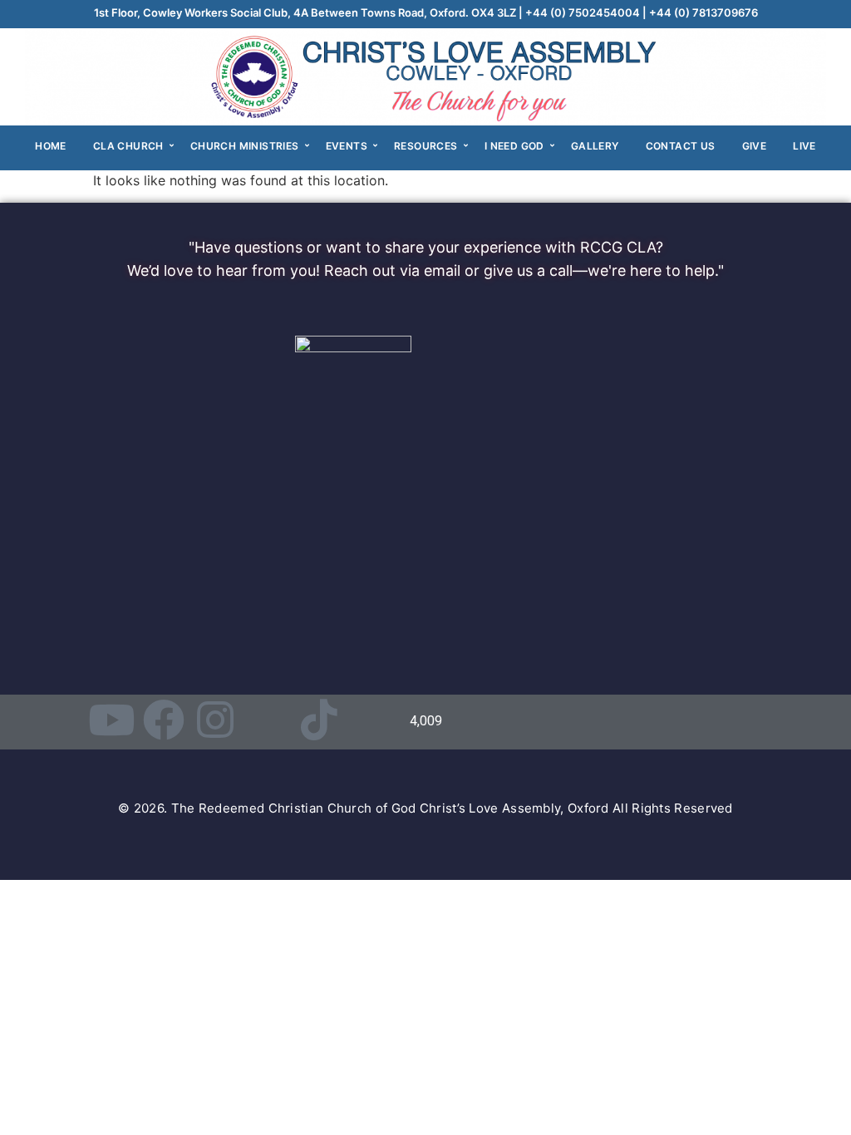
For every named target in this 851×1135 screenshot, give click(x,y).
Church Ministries (244, 146)
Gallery (595, 146)
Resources (426, 146)
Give (754, 146)
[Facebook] (163, 719)
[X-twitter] (267, 719)
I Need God (514, 146)
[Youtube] (111, 719)
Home (50, 146)
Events (346, 146)
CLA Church (128, 146)
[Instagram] (215, 719)
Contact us (681, 146)
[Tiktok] (319, 719)
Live (804, 146)
